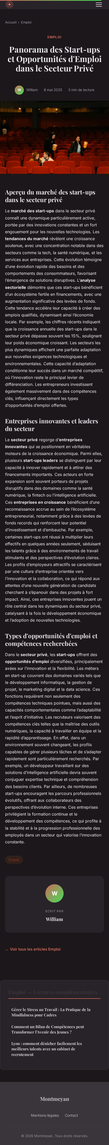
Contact (71, 1115)
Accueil (10, 22)
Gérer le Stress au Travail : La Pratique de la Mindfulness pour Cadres (50, 1012)
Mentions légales (45, 1115)
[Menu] (99, 5)
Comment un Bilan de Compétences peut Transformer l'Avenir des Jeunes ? (47, 1029)
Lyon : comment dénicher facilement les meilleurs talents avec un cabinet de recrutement (46, 1049)
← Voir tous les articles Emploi (33, 949)
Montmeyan (54, 1098)
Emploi (26, 22)
